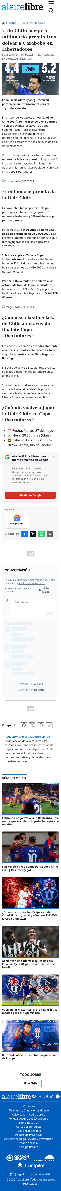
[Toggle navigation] (51, 3)
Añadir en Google (30, 495)
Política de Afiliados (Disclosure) (28, 1118)
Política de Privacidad (29, 1135)
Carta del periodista (29, 1127)
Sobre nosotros (29, 1122)
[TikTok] (52, 1096)
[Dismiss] (53, 457)
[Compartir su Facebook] (23, 725)
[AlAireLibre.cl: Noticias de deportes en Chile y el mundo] (16, 1096)
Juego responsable (29, 1131)
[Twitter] (40, 1096)
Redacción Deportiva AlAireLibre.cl (28, 736)
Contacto (29, 1106)
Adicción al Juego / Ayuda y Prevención (28, 1139)
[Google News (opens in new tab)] (17, 520)
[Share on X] (33, 534)
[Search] (51, 10)
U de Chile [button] (30, 1083)
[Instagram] (46, 1096)
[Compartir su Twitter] (32, 725)
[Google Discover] (58, 1096)
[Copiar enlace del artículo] (49, 725)
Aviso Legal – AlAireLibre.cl (29, 1114)
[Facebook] (34, 1096)
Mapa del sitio (29, 1143)
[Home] (23, 7)
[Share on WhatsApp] (41, 534)
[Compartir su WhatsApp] (40, 725)
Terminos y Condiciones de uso (29, 1110)
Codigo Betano (28, 1147)
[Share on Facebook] (24, 534)
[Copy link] (50, 534)
